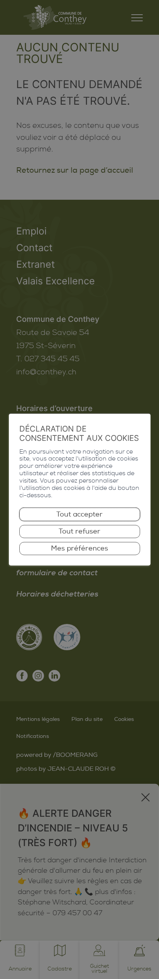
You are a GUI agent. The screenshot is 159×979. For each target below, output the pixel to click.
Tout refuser (79, 531)
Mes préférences (79, 548)
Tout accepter (79, 514)
